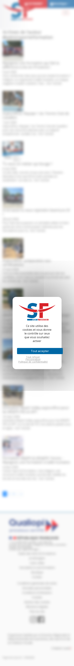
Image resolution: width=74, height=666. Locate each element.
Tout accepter (40, 351)
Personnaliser (33, 359)
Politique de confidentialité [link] (33, 362)
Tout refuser (33, 357)
